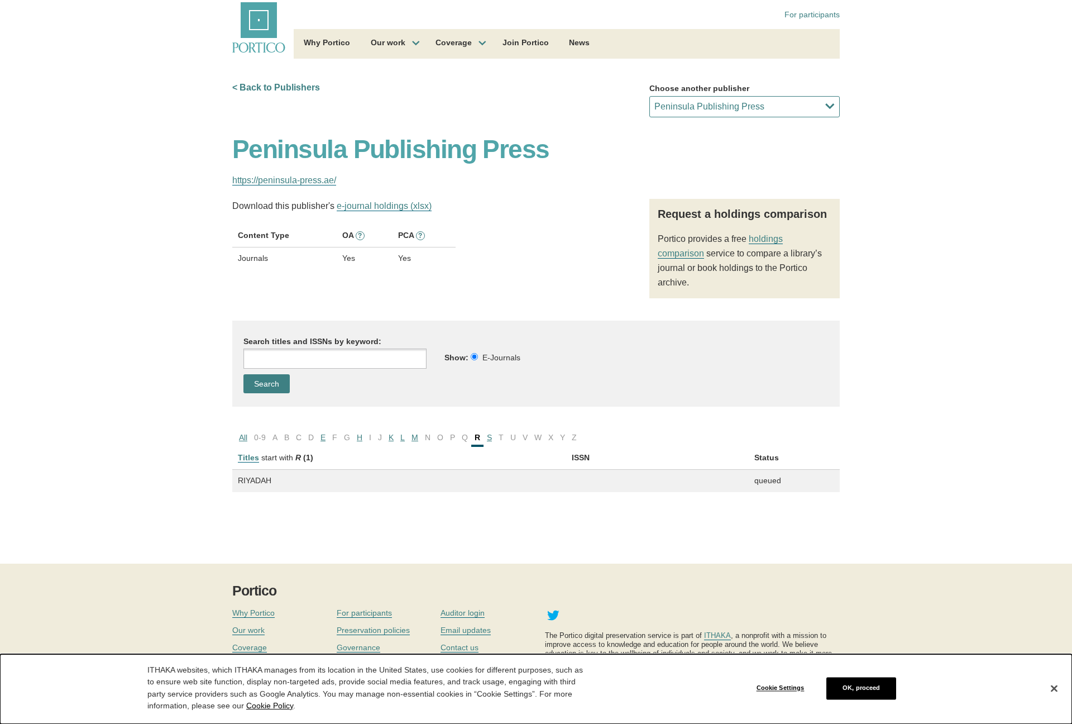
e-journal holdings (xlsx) (384, 206)
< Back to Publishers (276, 87)
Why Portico (327, 42)
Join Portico (525, 42)
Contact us (459, 647)
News (579, 42)
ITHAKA (717, 635)
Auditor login (463, 612)
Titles (248, 457)
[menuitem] (327, 44)
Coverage (454, 42)
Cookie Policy (269, 705)
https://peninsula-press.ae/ (284, 180)
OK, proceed (861, 688)
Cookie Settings (781, 688)
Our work (388, 42)
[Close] (1054, 688)
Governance (358, 647)
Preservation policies (373, 630)
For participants (812, 14)
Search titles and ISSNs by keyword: (312, 341)
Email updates (466, 630)
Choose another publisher (699, 88)
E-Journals (501, 357)
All (243, 437)
